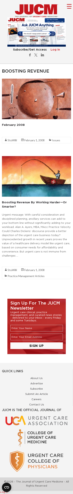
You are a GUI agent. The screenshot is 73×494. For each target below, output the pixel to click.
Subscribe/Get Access (30, 49)
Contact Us (36, 404)
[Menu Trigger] (69, 6)
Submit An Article (36, 394)
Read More (9, 132)
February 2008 (13, 124)
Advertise (36, 383)
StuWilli (12, 140)
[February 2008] (36, 80)
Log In (55, 49)
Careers (36, 399)
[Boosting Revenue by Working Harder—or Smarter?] (36, 158)
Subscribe (36, 388)
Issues (56, 140)
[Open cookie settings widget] (6, 487)
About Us (36, 378)
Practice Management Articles (26, 276)
